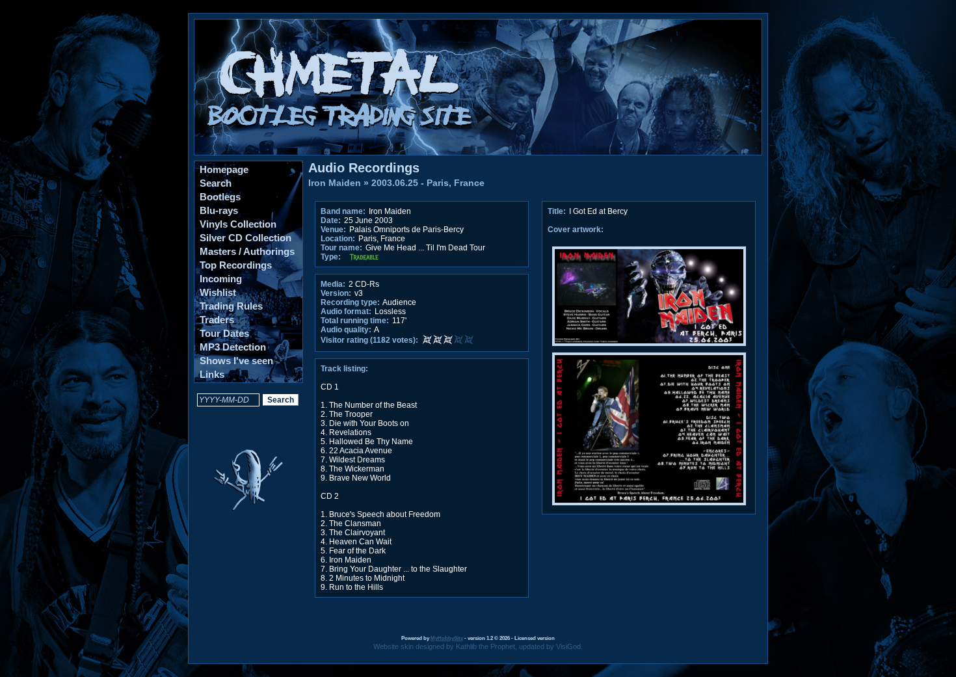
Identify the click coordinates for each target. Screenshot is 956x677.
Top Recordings (236, 265)
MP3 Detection (233, 346)
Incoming (221, 278)
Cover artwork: (576, 229)
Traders (217, 319)
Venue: (333, 229)
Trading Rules (231, 306)
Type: (331, 256)
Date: (331, 220)
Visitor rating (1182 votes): (369, 340)
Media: (333, 284)
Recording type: (350, 302)
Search (216, 183)
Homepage (224, 169)
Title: (558, 211)
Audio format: (346, 311)
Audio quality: (346, 329)
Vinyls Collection (238, 224)
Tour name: (341, 247)
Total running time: (355, 320)
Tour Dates (224, 333)
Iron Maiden (334, 183)
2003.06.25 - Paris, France (428, 183)
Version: (336, 293)
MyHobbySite (447, 638)
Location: (338, 238)
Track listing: (344, 368)
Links (212, 374)
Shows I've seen (236, 360)
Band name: (343, 211)
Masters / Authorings (247, 251)
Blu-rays (219, 210)
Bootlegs (220, 196)
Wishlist (218, 292)
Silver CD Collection (245, 237)
